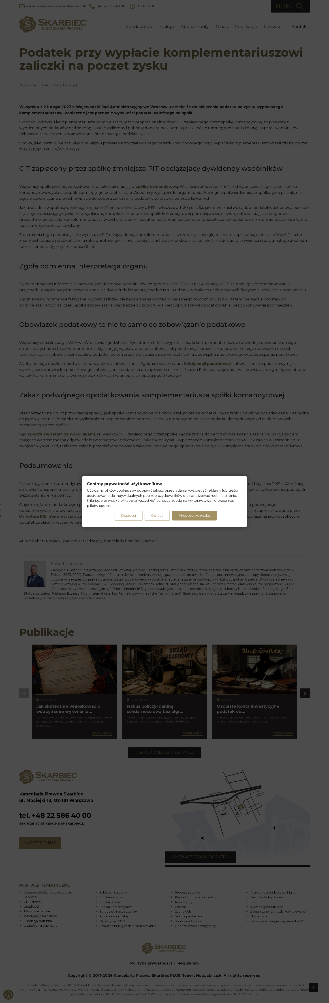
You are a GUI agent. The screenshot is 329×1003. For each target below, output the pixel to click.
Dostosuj (128, 515)
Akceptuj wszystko (194, 515)
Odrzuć (157, 515)
